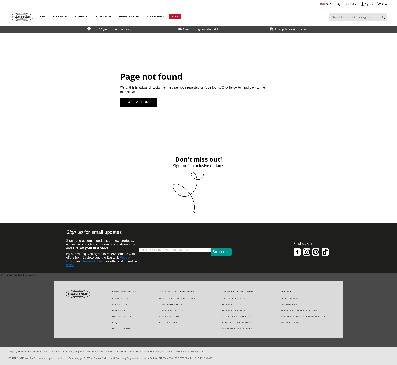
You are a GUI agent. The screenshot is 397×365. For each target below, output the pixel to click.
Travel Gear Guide (170, 310)
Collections (156, 16)
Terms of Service (233, 298)
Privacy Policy (232, 304)
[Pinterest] (315, 252)
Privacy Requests (233, 310)
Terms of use (40, 351)
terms (70, 265)
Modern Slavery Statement (299, 310)
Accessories (102, 16)
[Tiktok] (325, 252)
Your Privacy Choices (236, 316)
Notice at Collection (236, 322)
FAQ (114, 322)
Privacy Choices (95, 351)
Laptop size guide (170, 304)
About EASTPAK (290, 298)
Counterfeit (289, 304)
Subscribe (221, 252)
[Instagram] (306, 252)
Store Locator (291, 322)
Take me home (138, 102)
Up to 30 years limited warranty (111, 29)
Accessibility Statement (238, 328)
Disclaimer (180, 351)
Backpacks (60, 16)
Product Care (167, 322)
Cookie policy (195, 351)
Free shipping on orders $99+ (201, 29)
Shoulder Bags (129, 16)
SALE (175, 16)
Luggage (81, 16)
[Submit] (383, 17)
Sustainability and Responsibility (303, 316)
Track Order (349, 4)
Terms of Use (92, 261)
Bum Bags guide (168, 316)
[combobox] (354, 17)
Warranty (118, 310)
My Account (120, 298)
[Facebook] (297, 252)
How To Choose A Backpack (176, 298)
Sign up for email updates (291, 29)
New (42, 16)
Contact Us (120, 304)
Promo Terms (121, 328)
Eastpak (22, 351)
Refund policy (122, 316)
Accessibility (135, 351)
